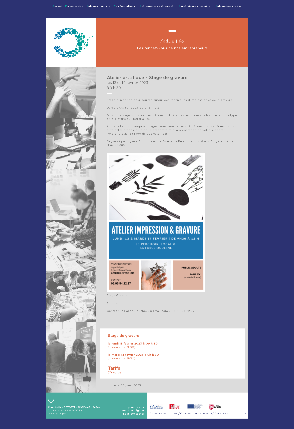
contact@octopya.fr (58, 414)
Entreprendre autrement (157, 6)
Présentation (74, 6)
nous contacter (134, 414)
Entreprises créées (229, 6)
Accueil (57, 6)
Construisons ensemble (194, 6)
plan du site (136, 407)
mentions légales (133, 410)
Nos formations (124, 6)
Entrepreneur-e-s (98, 6)
